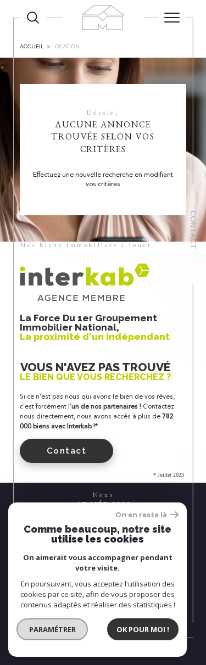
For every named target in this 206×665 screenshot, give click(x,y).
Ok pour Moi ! (142, 629)
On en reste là (141, 515)
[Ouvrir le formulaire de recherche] (33, 17)
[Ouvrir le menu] (172, 17)
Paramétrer (52, 629)
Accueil (31, 46)
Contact (193, 229)
